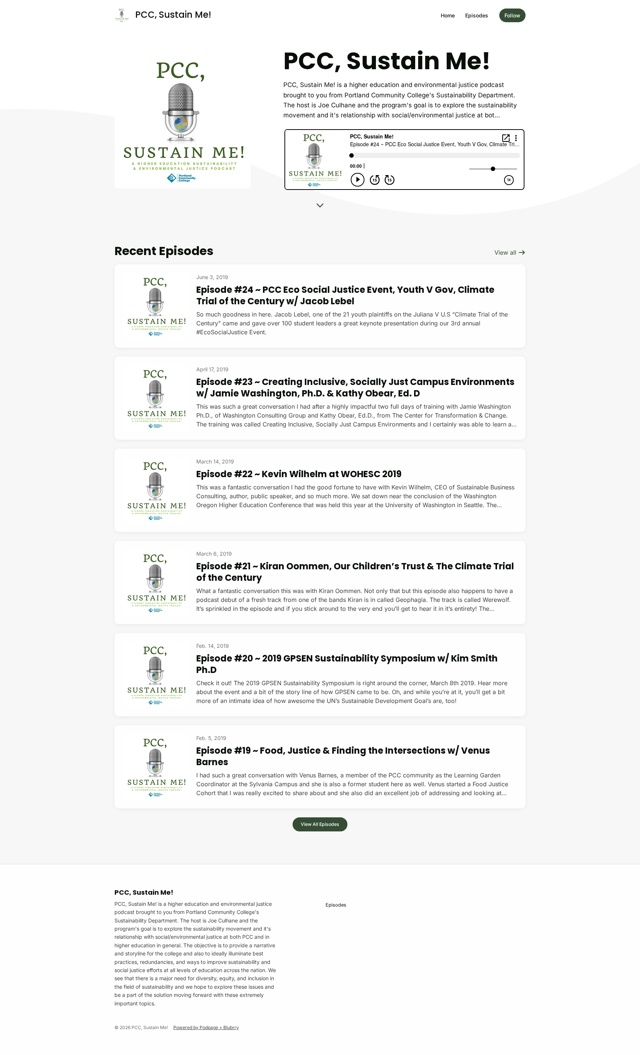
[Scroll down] (320, 208)
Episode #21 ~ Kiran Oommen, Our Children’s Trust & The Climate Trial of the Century (355, 572)
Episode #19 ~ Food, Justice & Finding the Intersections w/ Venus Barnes (343, 756)
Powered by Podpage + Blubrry (206, 1027)
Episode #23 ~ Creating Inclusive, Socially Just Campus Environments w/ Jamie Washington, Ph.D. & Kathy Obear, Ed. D (355, 387)
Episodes (476, 15)
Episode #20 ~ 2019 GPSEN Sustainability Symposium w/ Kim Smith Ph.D (347, 664)
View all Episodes (320, 824)
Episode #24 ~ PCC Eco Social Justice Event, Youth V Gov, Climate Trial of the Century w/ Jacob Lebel (345, 295)
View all (506, 252)
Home (448, 15)
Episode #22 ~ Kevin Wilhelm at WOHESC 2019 (298, 474)
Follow (512, 15)
